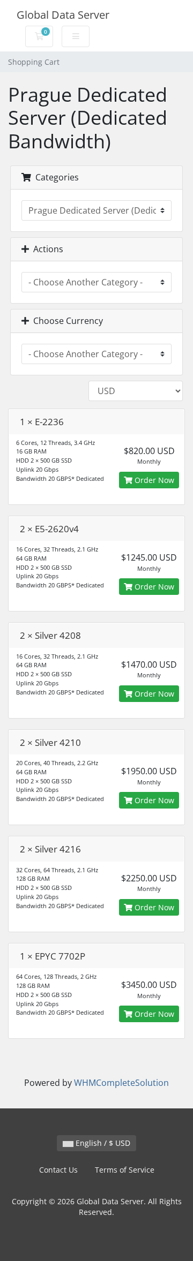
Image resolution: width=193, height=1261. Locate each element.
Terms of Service (124, 1170)
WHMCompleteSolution (121, 1083)
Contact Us (58, 1170)
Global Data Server (63, 14)
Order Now (153, 480)
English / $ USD (101, 1143)
